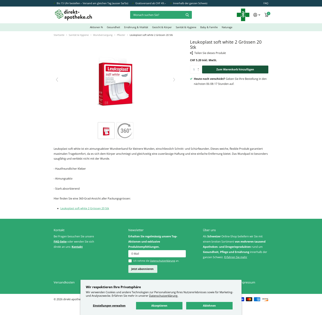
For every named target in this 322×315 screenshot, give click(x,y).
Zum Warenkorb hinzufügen (235, 69)
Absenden (187, 15)
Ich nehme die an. (156, 260)
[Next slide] (174, 79)
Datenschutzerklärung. (163, 296)
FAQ (265, 3)
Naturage (227, 27)
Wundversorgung (103, 35)
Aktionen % (96, 27)
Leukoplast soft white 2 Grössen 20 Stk (84, 208)
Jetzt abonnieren (142, 269)
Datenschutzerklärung (162, 260)
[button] (199, 67)
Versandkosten (64, 282)
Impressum (247, 282)
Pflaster (121, 35)
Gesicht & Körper (162, 27)
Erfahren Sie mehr (235, 257)
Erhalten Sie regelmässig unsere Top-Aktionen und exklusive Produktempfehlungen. (152, 242)
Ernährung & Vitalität (136, 27)
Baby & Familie (209, 27)
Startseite (59, 35)
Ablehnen (209, 305)
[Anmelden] (256, 15)
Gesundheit (113, 27)
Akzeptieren (159, 305)
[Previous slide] (57, 79)
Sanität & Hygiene (186, 27)
